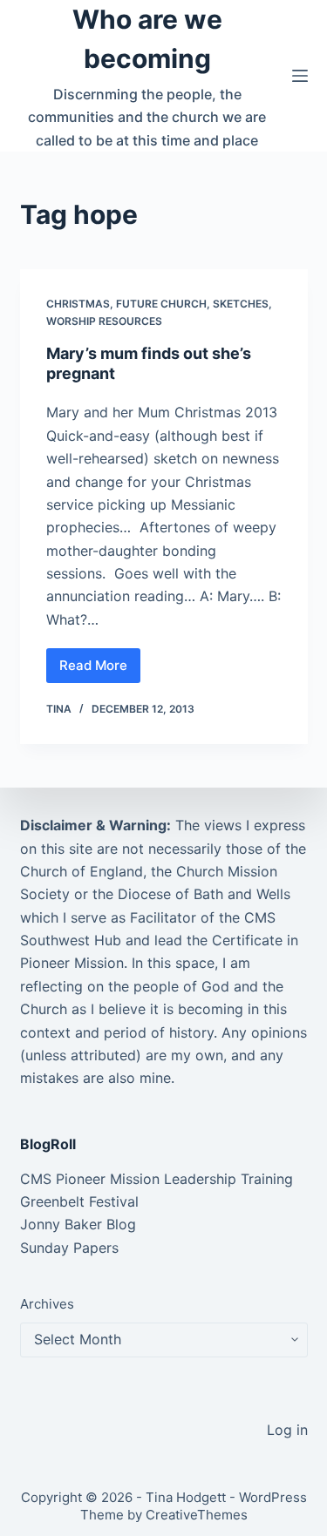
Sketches (241, 303)
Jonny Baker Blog (78, 1224)
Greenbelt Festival (79, 1201)
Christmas (78, 303)
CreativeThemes (197, 1514)
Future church (161, 303)
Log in (287, 1429)
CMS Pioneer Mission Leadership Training (156, 1179)
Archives (47, 1304)
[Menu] (300, 76)
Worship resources (104, 321)
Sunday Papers (69, 1247)
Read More (99, 670)
